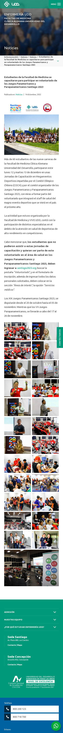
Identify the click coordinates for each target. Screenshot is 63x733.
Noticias (19, 94)
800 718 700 (19, 717)
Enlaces (7, 729)
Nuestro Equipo (13, 619)
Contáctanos (60, 337)
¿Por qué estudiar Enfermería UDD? (24, 627)
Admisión (9, 612)
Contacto (12, 645)
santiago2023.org (26, 268)
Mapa (19, 645)
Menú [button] (54, 4)
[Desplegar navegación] (31, 60)
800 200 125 (19, 709)
